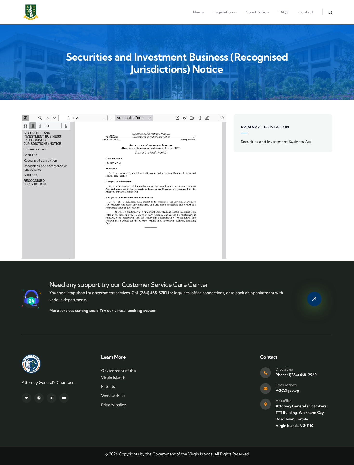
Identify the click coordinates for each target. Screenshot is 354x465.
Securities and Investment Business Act (276, 141)
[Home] (31, 12)
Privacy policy (113, 404)
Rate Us (108, 386)
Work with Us (113, 395)
